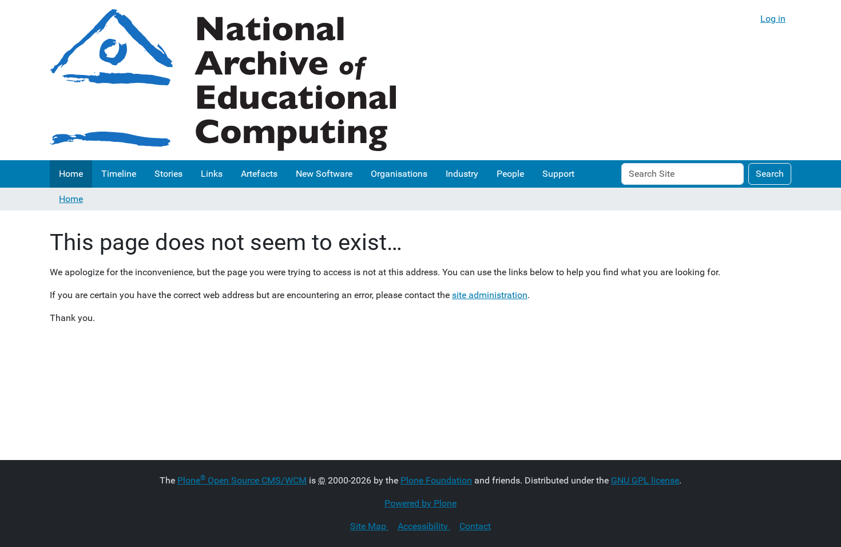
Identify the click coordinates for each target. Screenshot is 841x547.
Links (212, 173)
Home (71, 173)
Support (558, 173)
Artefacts (259, 173)
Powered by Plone (420, 503)
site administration (489, 295)
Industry (462, 173)
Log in (773, 18)
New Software (324, 173)
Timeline (118, 173)
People (510, 173)
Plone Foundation (436, 480)
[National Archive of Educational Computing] (223, 80)
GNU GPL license (645, 480)
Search (770, 173)
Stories (168, 173)
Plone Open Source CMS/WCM (242, 480)
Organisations (399, 173)
